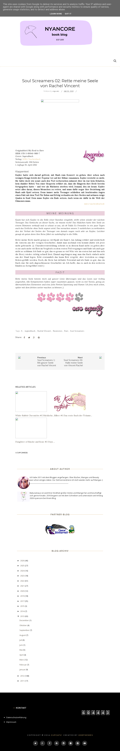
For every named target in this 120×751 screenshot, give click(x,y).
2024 (22, 570)
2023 (22, 575)
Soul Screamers (77, 331)
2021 (22, 586)
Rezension (58, 331)
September (24, 630)
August (22, 635)
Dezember (24, 620)
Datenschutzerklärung (16, 717)
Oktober (23, 625)
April (21, 655)
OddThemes (85, 735)
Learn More (56, 14)
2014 (22, 611)
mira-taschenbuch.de (94, 203)
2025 (22, 565)
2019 (22, 596)
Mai (21, 650)
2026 (22, 560)
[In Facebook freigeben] (24, 337)
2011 (22, 680)
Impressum (11, 722)
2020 (22, 591)
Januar (22, 669)
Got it (68, 14)
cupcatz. (57, 735)
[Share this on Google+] (33, 337)
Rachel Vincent (44, 331)
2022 (22, 581)
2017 (22, 601)
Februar (23, 664)
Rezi (66, 331)
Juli (20, 640)
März (21, 659)
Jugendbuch (30, 331)
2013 (22, 616)
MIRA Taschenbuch (31, 159)
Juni (21, 645)
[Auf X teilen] (29, 337)
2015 (22, 606)
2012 (22, 676)
